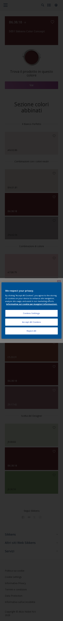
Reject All (31, 331)
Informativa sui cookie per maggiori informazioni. (31, 304)
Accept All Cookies (31, 322)
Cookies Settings (31, 313)
